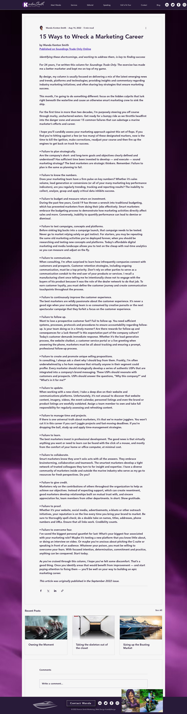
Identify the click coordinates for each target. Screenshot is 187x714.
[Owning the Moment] (46, 627)
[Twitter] (173, 5)
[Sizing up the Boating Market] (141, 627)
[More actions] (146, 28)
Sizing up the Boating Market (136, 646)
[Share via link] (62, 590)
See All (158, 610)
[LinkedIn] (167, 5)
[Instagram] (184, 5)
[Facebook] (178, 5)
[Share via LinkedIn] (55, 590)
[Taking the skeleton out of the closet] (93, 627)
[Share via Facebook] (40, 590)
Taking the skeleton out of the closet (92, 646)
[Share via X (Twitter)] (48, 590)
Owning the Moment (41, 644)
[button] (56, 5)
